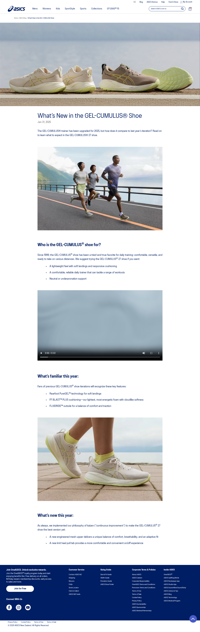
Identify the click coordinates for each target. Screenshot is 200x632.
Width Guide (104, 578)
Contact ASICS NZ (75, 574)
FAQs (70, 584)
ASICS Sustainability (139, 604)
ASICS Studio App (170, 584)
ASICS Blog (168, 594)
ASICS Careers (137, 578)
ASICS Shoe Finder (107, 584)
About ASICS (136, 574)
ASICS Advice (152, 2)
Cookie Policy (137, 597)
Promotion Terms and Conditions (143, 588)
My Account (187, 2)
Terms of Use (136, 591)
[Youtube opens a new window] (28, 607)
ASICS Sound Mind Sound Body (175, 588)
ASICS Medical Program (172, 601)
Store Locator (74, 588)
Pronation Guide (106, 581)
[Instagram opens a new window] (18, 607)
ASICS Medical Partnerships (142, 611)
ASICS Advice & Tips (171, 591)
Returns (71, 581)
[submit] (182, 8)
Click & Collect (74, 591)
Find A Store (173, 2)
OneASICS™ (168, 574)
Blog (141, 2)
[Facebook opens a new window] (9, 607)
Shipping (72, 578)
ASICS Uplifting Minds (171, 578)
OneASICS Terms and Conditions (143, 584)
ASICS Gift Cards (74, 594)
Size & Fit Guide (106, 574)
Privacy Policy (137, 601)
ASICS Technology (170, 597)
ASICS (16, 9)
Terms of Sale (136, 594)
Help (163, 2)
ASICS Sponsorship (139, 607)
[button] (193, 619)
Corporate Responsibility (140, 581)
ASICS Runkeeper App (172, 581)
